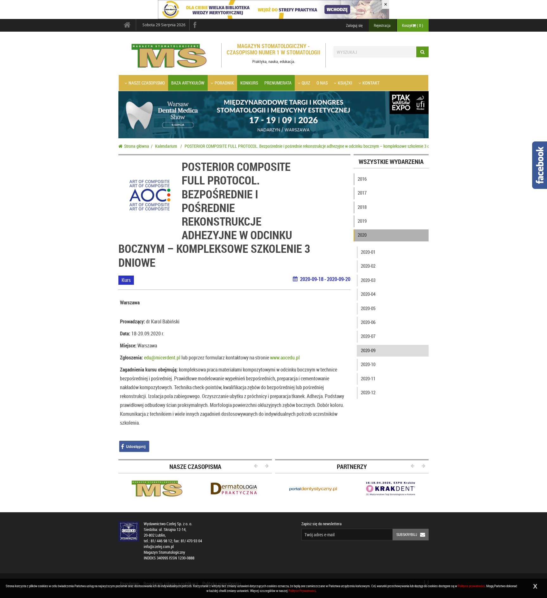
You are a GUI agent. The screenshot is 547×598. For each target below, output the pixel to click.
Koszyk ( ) (412, 25)
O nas (322, 83)
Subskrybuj (406, 534)
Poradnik (224, 83)
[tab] (391, 180)
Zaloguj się (354, 25)
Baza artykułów (187, 83)
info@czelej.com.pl (159, 546)
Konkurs (249, 83)
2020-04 (368, 294)
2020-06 (368, 322)
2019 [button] (362, 221)
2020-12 (368, 392)
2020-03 (368, 280)
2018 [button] (362, 207)
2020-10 (368, 364)
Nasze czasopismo (147, 83)
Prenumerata (278, 83)
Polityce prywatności (471, 585)
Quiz (306, 83)
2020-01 (368, 252)
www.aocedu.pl (285, 357)
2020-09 (368, 350)
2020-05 (368, 308)
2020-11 (368, 378)
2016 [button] (362, 179)
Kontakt (371, 83)
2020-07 (368, 336)
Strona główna (136, 146)
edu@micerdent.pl (162, 357)
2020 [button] (362, 235)
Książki (345, 83)
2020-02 (368, 266)
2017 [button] (362, 193)
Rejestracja (382, 25)
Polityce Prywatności (302, 590)
